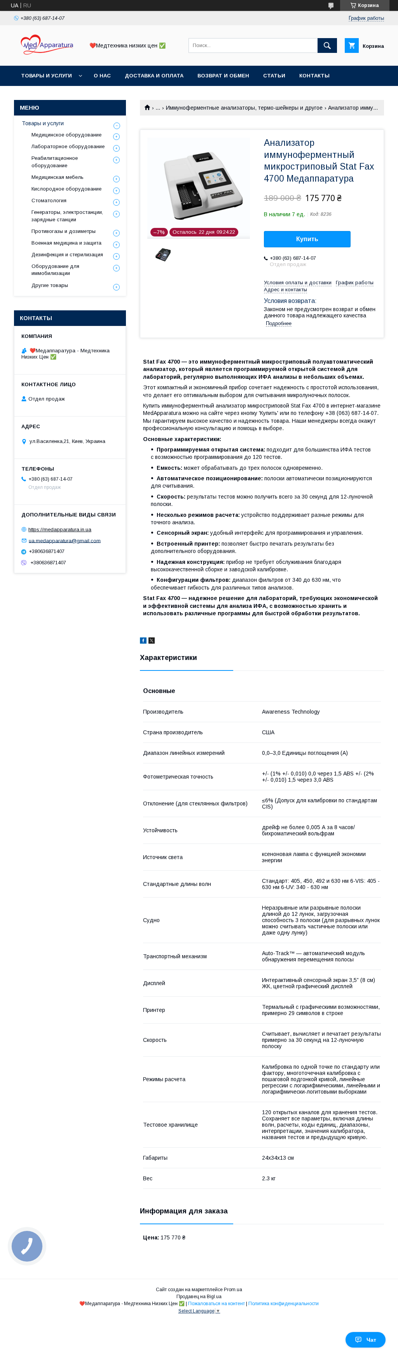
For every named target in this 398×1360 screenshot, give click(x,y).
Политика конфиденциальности (283, 1303)
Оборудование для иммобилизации (55, 269)
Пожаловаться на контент (216, 1303)
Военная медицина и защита (66, 243)
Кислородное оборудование (66, 189)
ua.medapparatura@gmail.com (65, 540)
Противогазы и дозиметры (63, 231)
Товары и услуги (46, 76)
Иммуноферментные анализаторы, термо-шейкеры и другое (244, 108)
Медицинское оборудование (66, 135)
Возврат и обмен (223, 76)
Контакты (314, 76)
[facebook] (143, 642)
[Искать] (327, 45)
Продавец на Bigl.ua (199, 1296)
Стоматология (48, 200)
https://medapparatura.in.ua (59, 529)
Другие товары (49, 285)
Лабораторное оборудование (68, 146)
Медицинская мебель (57, 177)
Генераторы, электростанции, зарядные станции (67, 215)
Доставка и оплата (154, 76)
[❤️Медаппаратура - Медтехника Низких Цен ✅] (47, 56)
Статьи (274, 76)
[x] (151, 642)
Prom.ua (233, 1289)
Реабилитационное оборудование (54, 161)
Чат (371, 1340)
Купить (307, 239)
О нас (102, 76)
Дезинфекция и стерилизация (67, 254)
